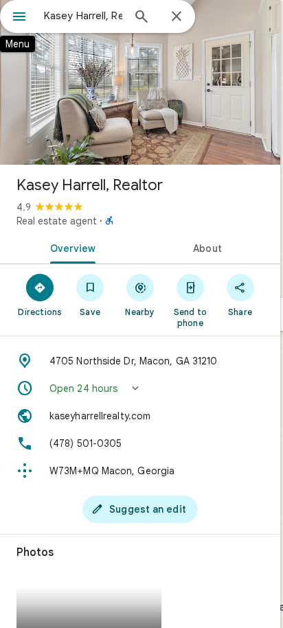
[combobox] (83, 16)
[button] (140, 388)
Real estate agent (56, 221)
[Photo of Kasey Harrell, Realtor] (140, 82)
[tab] (70, 247)
